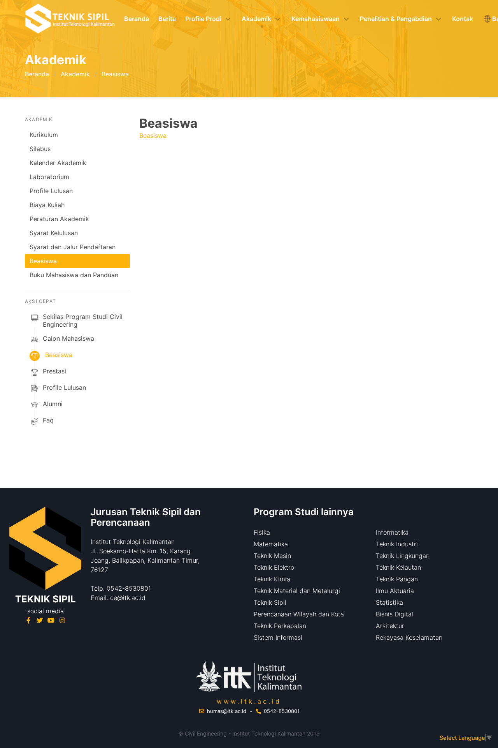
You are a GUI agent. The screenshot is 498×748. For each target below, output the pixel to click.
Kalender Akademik (58, 163)
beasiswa (58, 355)
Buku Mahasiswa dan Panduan (74, 275)
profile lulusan (64, 387)
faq (48, 420)
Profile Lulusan (51, 191)
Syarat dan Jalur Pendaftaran (73, 247)
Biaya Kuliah (47, 205)
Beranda (136, 19)
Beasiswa (43, 261)
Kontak (462, 19)
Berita (167, 19)
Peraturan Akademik (59, 219)
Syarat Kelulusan (54, 233)
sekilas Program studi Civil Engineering (83, 320)
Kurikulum (44, 135)
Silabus (40, 149)
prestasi (54, 371)
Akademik (75, 74)
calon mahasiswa (68, 338)
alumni (53, 404)
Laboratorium (49, 177)
